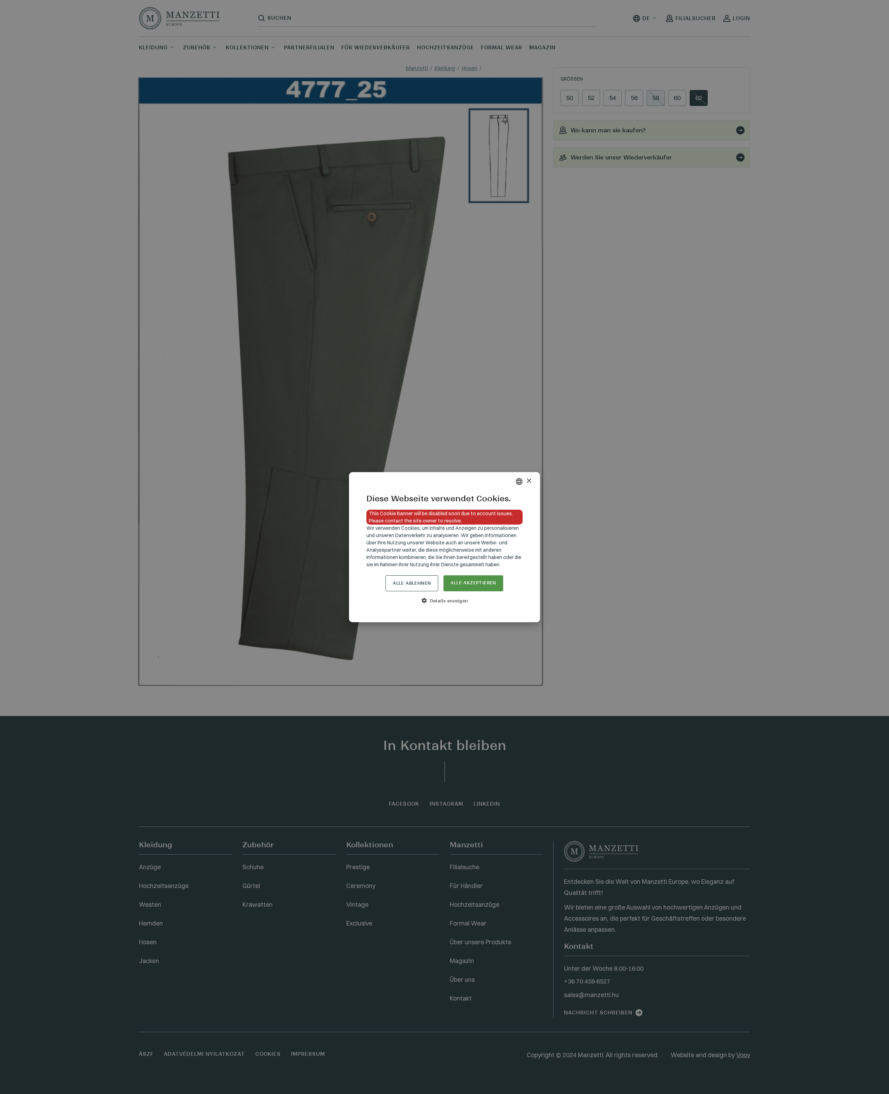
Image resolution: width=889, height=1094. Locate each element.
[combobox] (519, 481)
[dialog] (444, 547)
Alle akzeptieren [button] (473, 582)
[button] (444, 601)
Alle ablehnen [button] (412, 583)
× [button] (528, 481)
